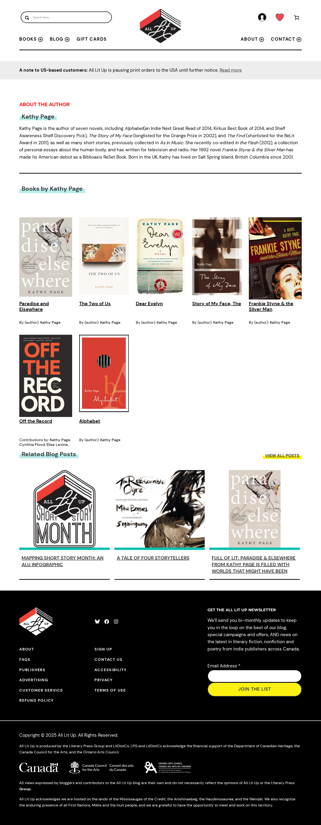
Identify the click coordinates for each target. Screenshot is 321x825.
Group (25, 788)
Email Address (223, 666)
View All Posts (282, 455)
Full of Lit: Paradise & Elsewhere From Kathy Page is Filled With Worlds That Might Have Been (254, 564)
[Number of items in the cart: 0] (296, 18)
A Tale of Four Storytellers (153, 558)
